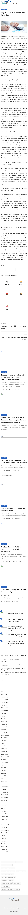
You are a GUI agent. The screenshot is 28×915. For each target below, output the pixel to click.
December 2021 (5, 789)
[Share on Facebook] (3, 269)
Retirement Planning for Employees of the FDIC (14, 338)
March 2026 (4, 694)
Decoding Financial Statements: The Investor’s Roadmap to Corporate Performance (13, 377)
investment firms (5, 886)
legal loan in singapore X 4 (7, 880)
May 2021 (3, 808)
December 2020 (5, 822)
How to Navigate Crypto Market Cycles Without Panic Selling (16, 628)
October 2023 (4, 732)
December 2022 (5, 756)
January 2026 (4, 699)
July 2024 (3, 713)
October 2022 (4, 762)
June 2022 (3, 773)
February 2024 (4, 724)
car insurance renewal (7, 865)
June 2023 (3, 743)
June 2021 (3, 805)
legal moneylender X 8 (7, 883)
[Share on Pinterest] (12, 269)
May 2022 (3, 776)
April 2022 (3, 778)
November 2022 (5, 759)
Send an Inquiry (14, 911)
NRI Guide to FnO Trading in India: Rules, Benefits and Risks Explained (14, 461)
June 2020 (3, 838)
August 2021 (4, 800)
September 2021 (5, 797)
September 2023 (5, 735)
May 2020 (3, 841)
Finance (4, 9)
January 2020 (4, 852)
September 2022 (5, 765)
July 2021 (3, 803)
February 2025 (4, 708)
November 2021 (5, 792)
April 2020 (3, 843)
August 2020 (4, 833)
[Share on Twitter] (7, 269)
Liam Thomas (6, 389)
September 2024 (5, 710)
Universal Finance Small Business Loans (11, 889)
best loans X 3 (17, 883)
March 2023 (4, 748)
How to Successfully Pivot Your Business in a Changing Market (17, 635)
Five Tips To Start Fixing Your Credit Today (13, 327)
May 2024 (3, 716)
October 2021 (4, 795)
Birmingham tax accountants (8, 877)
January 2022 (4, 786)
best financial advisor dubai (8, 862)
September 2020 (5, 830)
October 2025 (4, 702)
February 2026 (4, 697)
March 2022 (4, 781)
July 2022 (3, 770)
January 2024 (4, 727)
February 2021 (4, 816)
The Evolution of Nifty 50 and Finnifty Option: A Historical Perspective (11, 549)
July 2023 (3, 740)
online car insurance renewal (8, 868)
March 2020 (4, 846)
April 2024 (3, 718)
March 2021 (4, 814)
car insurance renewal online (8, 871)
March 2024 (4, 721)
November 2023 (5, 729)
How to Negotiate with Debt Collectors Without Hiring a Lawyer (16, 643)
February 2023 (4, 751)
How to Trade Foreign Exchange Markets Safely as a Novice (17, 613)
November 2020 (5, 824)
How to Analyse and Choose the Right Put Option (13, 509)
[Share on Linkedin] (17, 269)
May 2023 (3, 746)
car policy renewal (21, 871)
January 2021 (4, 819)
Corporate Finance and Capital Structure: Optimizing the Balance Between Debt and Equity (13, 420)
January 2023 (4, 754)
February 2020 (4, 849)
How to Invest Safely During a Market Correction (17, 620)
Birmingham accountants (7, 874)
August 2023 (4, 737)
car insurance (19, 862)
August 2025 (4, 705)
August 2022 (4, 767)
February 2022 (4, 784)
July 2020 (3, 835)
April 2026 (3, 691)
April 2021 (3, 811)
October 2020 (4, 827)
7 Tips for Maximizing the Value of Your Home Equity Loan (13, 591)
